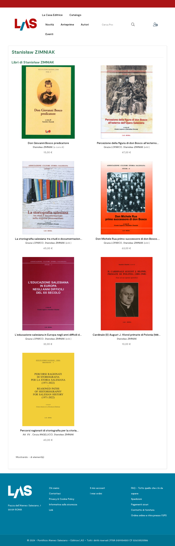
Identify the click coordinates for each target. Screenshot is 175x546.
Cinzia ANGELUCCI (42, 434)
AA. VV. (27, 434)
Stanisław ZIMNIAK (43, 147)
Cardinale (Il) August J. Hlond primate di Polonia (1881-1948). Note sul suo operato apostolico (127, 335)
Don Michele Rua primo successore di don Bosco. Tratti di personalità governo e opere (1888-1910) (127, 239)
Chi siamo (54, 488)
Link (51, 510)
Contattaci (55, 493)
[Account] (155, 24)
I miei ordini (96, 493)
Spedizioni (136, 499)
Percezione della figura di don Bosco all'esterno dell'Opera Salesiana (127, 143)
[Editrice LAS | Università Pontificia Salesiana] (20, 491)
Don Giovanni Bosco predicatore (48, 142)
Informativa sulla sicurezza (63, 504)
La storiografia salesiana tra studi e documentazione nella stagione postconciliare (48, 239)
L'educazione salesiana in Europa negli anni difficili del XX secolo (48, 335)
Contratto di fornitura (142, 510)
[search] (133, 24)
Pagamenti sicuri (139, 504)
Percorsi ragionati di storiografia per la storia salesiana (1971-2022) (48, 431)
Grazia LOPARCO (113, 147)
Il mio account (97, 488)
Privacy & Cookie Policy (61, 499)
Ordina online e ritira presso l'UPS (149, 515)
